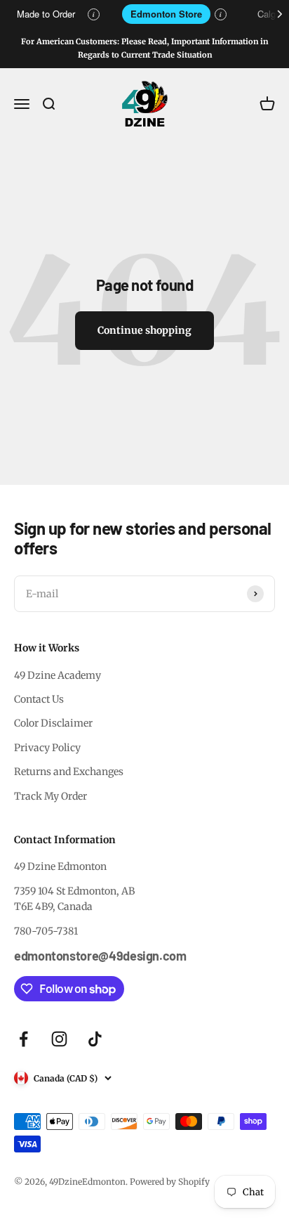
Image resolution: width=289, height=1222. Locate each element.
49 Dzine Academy (57, 675)
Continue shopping (144, 330)
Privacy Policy (47, 747)
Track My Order (50, 796)
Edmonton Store (166, 13)
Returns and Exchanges (68, 771)
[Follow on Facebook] (23, 1038)
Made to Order (46, 13)
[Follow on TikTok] (95, 1038)
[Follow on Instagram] (59, 1038)
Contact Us (39, 699)
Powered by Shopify (170, 1181)
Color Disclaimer (53, 723)
